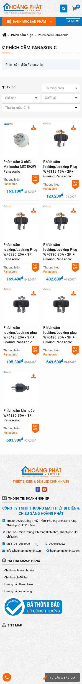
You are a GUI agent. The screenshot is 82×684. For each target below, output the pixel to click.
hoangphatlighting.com (64, 550)
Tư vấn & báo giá (62, 677)
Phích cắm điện (22, 35)
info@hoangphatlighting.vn (23, 550)
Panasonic (10, 184)
